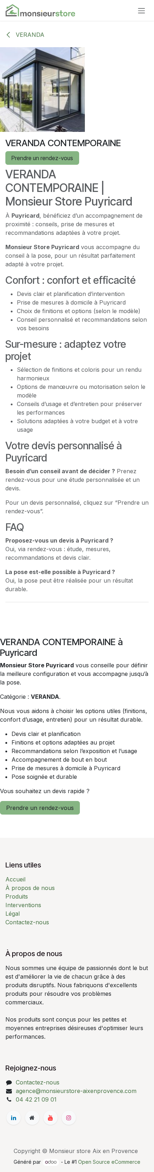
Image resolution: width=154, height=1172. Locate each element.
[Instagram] (69, 1118)
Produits (16, 896)
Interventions (23, 905)
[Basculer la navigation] (141, 10)
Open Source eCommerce (109, 1162)
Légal (12, 913)
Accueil (15, 879)
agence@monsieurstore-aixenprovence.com (76, 1090)
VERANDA (29, 34)
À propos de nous (30, 887)
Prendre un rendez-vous (42, 158)
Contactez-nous (27, 922)
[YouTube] (50, 1118)
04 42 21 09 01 (36, 1099)
